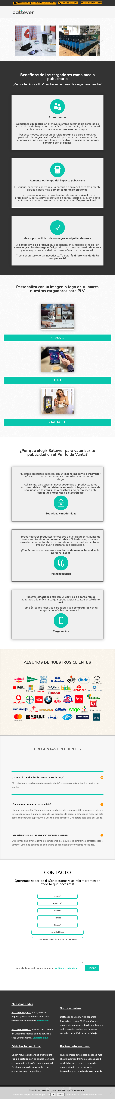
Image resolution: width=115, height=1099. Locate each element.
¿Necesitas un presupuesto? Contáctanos (36, 3)
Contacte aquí (40, 1037)
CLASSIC (57, 338)
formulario (43, 1020)
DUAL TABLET (57, 422)
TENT (57, 380)
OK (53, 1094)
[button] (13, 40)
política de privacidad (66, 968)
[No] (111, 1092)
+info (60, 1094)
